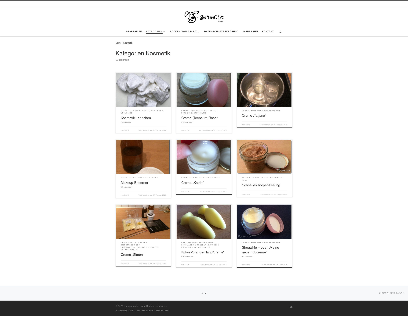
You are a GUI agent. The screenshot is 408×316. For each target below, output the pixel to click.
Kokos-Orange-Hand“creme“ (202, 251)
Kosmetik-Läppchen (136, 117)
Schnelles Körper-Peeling (261, 184)
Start (118, 42)
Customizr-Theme (162, 310)
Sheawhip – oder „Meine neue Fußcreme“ (260, 249)
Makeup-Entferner (134, 182)
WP (132, 310)
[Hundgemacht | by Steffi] (204, 16)
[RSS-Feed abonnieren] (291, 307)
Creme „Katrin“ (192, 182)
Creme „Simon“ (132, 254)
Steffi (126, 130)
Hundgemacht (131, 305)
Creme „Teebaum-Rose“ (199, 117)
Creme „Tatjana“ (254, 115)
